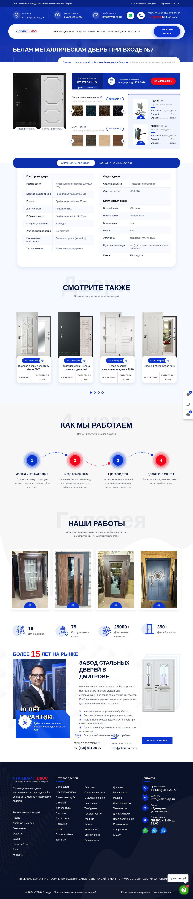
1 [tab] (91, 392)
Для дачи (118, 787)
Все (114, 99)
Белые (59, 829)
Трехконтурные (93, 813)
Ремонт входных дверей (26, 812)
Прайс (16, 817)
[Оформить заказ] (188, 404)
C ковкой (61, 802)
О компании (19, 828)
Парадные (62, 824)
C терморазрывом (66, 792)
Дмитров (26, 14)
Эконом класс (92, 835)
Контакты (134, 31)
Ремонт (101, 31)
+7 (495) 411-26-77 (88, 748)
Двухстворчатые (122, 803)
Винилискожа (92, 840)
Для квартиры (63, 808)
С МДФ (117, 835)
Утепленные (91, 829)
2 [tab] (95, 392)
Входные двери (62, 31)
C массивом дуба (65, 797)
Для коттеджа (63, 818)
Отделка (81, 31)
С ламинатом (120, 824)
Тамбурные (90, 808)
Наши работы (20, 844)
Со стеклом (90, 803)
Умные (88, 824)
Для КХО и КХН (121, 813)
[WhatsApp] (130, 15)
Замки (91, 31)
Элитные (61, 839)
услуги (116, 163)
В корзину (25, 377)
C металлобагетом (94, 792)
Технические (120, 808)
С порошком (120, 829)
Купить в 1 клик (42, 377)
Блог (15, 849)
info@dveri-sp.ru (112, 16)
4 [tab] (102, 392)
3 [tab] (99, 392)
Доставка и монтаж (23, 823)
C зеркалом (62, 786)
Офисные (89, 787)
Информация (115, 31)
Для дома (61, 813)
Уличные (89, 819)
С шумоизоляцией (94, 798)
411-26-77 (163, 17)
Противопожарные (123, 819)
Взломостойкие (64, 834)
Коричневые (120, 792)
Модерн (117, 798)
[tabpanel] (34, 346)
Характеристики (75, 163)
